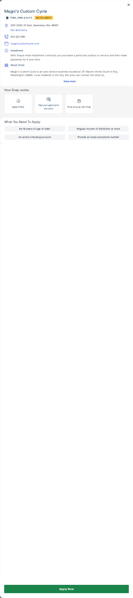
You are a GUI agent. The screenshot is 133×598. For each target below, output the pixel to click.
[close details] (128, 4)
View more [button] (70, 81)
